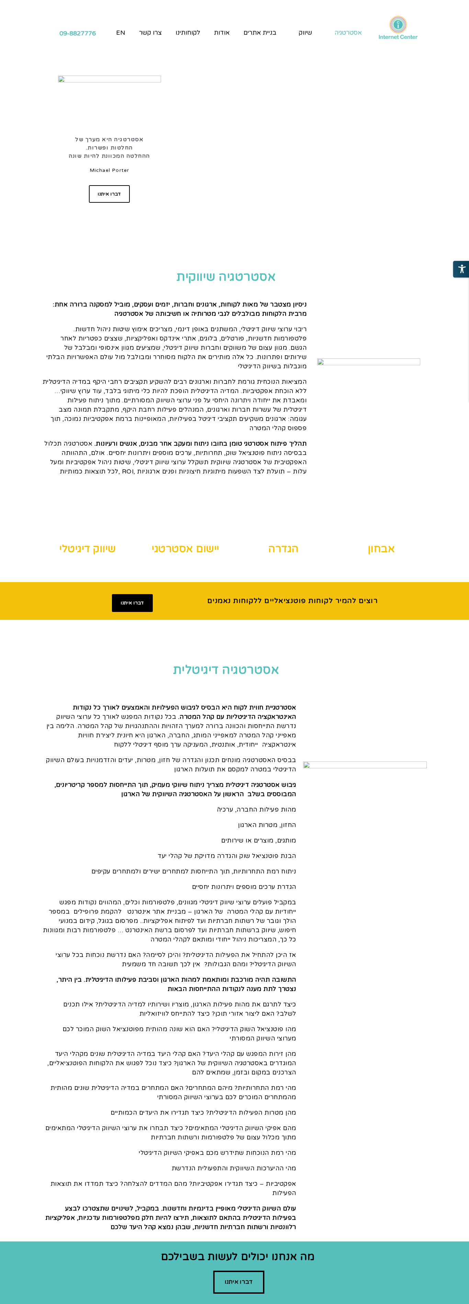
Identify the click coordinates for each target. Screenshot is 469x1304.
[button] (109, 194)
